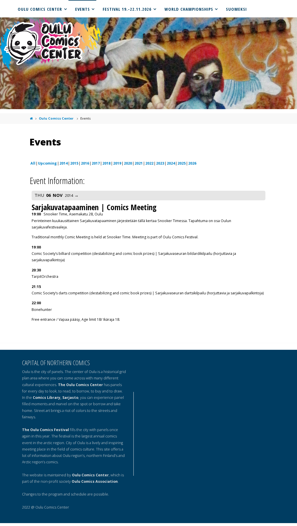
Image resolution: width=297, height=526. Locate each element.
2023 (160, 163)
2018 (106, 163)
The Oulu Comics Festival (45, 429)
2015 (74, 163)
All (32, 163)
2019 (117, 163)
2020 (128, 163)
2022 (149, 163)
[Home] (31, 118)
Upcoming (47, 163)
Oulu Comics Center (56, 118)
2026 (192, 163)
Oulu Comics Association (95, 481)
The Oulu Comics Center (80, 384)
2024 (171, 163)
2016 (85, 163)
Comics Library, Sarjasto (55, 397)
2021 (139, 163)
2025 (182, 163)
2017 (96, 163)
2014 (63, 163)
